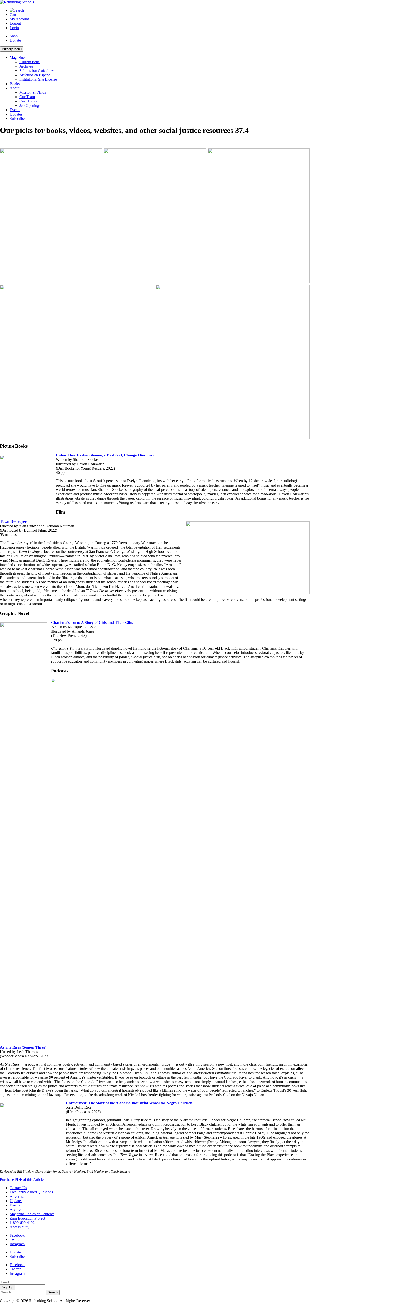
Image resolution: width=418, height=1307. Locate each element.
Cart (13, 15)
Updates (16, 114)
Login (14, 28)
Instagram (17, 1244)
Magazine (17, 57)
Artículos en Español (35, 75)
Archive (16, 1209)
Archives (26, 66)
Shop (14, 36)
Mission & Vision (32, 92)
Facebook (17, 1235)
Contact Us (18, 1188)
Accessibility (19, 1227)
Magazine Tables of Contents (32, 1214)
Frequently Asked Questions (31, 1192)
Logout (15, 23)
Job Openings (29, 105)
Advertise (17, 1196)
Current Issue (29, 62)
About (14, 88)
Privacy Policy (104, 1301)
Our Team (27, 97)
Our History (28, 101)
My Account (19, 19)
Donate (15, 40)
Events (15, 110)
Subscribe (17, 118)
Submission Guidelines (36, 71)
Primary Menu (12, 49)
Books (15, 84)
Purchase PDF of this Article (22, 1179)
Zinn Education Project (27, 1218)
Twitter (15, 1239)
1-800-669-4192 (22, 1223)
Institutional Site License (38, 79)
